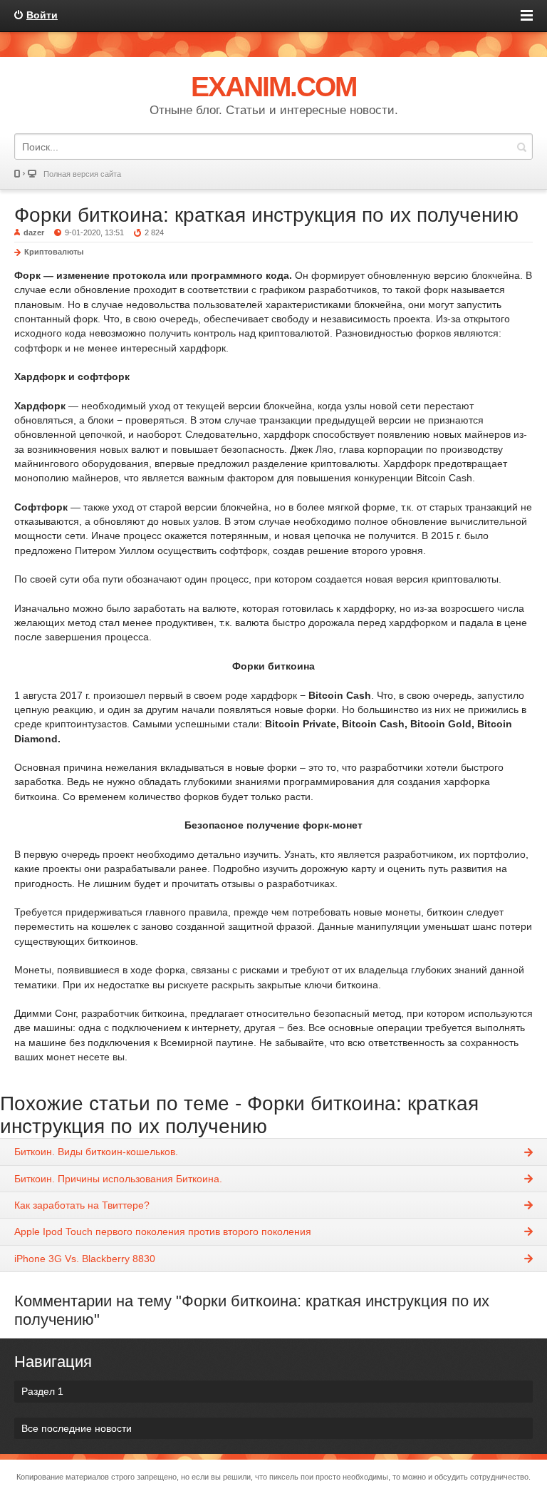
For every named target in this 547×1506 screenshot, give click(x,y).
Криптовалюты (53, 251)
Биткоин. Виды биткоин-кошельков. (96, 1151)
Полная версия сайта (82, 174)
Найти (521, 146)
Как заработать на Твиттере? (82, 1205)
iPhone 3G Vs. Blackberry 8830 (84, 1258)
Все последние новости (76, 1428)
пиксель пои (291, 1476)
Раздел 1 (42, 1391)
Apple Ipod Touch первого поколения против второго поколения (162, 1231)
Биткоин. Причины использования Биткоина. (118, 1178)
